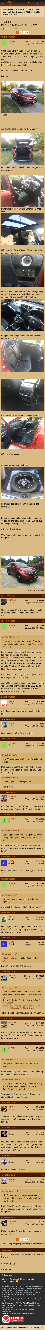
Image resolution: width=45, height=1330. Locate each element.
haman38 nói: (10, 778)
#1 (43, 37)
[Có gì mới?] (37, 3)
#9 (43, 857)
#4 (43, 697)
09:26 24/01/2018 (8, 37)
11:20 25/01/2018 (8, 1043)
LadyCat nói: (10, 755)
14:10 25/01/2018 (8, 1128)
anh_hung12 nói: (11, 1079)
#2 (43, 596)
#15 (42, 1043)
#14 (42, 1018)
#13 (42, 971)
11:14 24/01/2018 (8, 596)
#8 (43, 814)
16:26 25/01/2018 (8, 1175)
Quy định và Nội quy (18, 1279)
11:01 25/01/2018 (8, 1018)
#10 (42, 879)
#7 (43, 792)
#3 (43, 621)
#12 (42, 938)
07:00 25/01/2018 (8, 814)
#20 (42, 1217)
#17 (42, 1128)
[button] (2, 3)
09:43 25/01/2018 (8, 879)
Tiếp (25, 33)
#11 (42, 913)
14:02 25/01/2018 (8, 1102)
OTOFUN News (8, 1281)
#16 (42, 1102)
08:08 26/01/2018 (8, 1217)
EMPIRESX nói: (11, 637)
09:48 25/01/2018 (8, 913)
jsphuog (6, 29)
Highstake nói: (10, 1191)
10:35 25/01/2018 (8, 971)
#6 (43, 739)
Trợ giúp (30, 1279)
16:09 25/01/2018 (8, 1156)
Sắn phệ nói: (10, 895)
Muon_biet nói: (10, 1060)
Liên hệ (5, 1279)
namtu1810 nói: (11, 831)
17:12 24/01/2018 (8, 792)
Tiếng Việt (8, 1275)
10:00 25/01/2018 (8, 938)
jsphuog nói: (9, 954)
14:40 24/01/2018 (8, 697)
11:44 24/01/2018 (8, 621)
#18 (42, 1156)
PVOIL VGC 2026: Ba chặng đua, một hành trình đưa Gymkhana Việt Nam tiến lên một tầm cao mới (21, 11)
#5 (43, 719)
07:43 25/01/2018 (8, 857)
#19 (42, 1175)
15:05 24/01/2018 (8, 739)
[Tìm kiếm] (42, 3)
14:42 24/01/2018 (8, 719)
